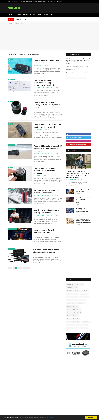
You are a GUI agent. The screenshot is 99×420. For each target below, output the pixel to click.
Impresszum (59, 1)
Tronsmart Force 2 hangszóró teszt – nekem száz (47, 62)
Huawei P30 (84, 290)
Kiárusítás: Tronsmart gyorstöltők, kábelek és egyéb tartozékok (46, 251)
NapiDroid (14, 7)
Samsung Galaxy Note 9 (73, 309)
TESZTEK (53, 14)
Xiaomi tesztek (84, 328)
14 (26, 268)
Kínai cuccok (84, 293)
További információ (49, 418)
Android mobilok (12, 229)
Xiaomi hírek (70, 324)
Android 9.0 (70, 284)
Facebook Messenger (72, 290)
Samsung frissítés (72, 306)
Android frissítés (72, 287)
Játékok (46, 14)
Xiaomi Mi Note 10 (81, 324)
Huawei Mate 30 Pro (72, 293)
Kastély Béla (40, 65)
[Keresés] (89, 14)
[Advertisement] (49, 39)
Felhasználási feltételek (31, 1)
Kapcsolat (53, 1)
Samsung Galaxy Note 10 (74, 312)
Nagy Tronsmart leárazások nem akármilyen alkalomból (46, 211)
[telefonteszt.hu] (78, 348)
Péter (38, 109)
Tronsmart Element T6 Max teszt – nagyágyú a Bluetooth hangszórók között (47, 104)
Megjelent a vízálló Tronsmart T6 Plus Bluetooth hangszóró (46, 191)
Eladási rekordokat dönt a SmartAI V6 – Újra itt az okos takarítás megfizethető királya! (83, 221)
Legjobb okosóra (72, 300)
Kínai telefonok (84, 297)
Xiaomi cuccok (86, 321)
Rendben (90, 418)
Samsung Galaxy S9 (72, 315)
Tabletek (32, 14)
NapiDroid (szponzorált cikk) (44, 87)
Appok (39, 14)
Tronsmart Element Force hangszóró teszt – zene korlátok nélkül (48, 126)
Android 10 (79, 284)
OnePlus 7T (82, 303)
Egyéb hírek (11, 79)
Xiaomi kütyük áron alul (21, 19)
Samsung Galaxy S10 (72, 318)
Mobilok (25, 14)
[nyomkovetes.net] (78, 356)
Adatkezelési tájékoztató (43, 1)
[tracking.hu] (78, 340)
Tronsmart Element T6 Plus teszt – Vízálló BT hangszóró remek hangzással (47, 170)
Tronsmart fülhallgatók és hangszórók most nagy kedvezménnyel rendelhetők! (44, 82)
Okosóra (82, 300)
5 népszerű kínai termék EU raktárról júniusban (82, 190)
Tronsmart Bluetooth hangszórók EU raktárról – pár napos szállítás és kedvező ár (48, 148)
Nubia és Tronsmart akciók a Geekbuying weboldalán (44, 231)
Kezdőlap (23, 1)
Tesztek (10, 59)
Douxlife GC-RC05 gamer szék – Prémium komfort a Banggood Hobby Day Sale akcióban (83, 200)
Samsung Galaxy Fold (73, 321)
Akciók (19, 14)
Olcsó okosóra (71, 303)
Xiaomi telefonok (72, 328)
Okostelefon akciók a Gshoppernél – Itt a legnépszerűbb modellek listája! (81, 211)
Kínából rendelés (72, 297)
